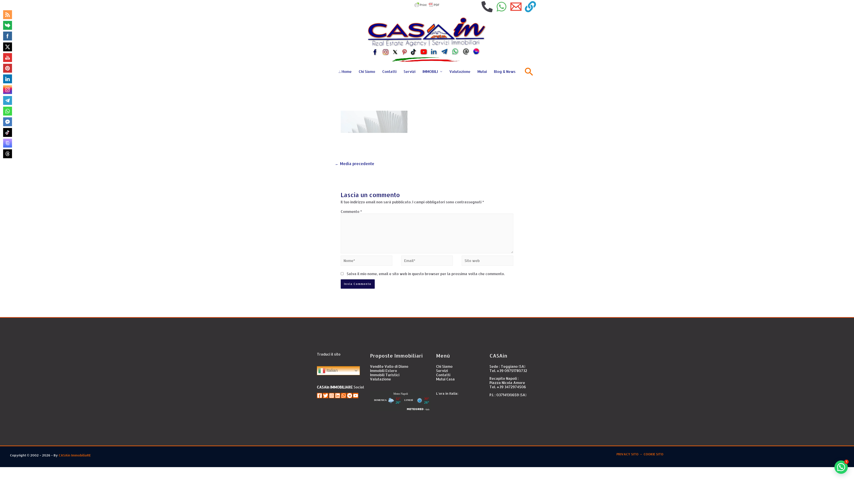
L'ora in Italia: (447, 393)
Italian (331, 370)
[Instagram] (331, 395)
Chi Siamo (367, 71)
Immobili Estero (383, 370)
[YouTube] (355, 395)
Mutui (482, 71)
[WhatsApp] (501, 6)
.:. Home (345, 71)
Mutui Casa (445, 379)
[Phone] (487, 6)
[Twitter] (325, 395)
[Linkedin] (337, 395)
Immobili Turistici (384, 374)
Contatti (389, 71)
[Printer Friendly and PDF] (427, 4)
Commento (351, 211)
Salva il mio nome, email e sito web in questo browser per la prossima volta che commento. (426, 273)
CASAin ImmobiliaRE (75, 455)
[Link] (530, 6)
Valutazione (459, 71)
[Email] (516, 6)
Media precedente (354, 163)
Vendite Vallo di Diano (389, 366)
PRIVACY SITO (627, 454)
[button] (841, 467)
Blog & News (505, 71)
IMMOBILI (430, 71)
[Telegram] (349, 395)
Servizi (409, 71)
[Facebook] (319, 395)
